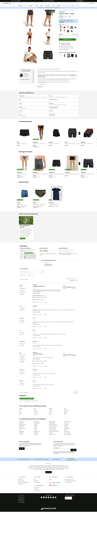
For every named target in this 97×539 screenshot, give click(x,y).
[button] (30, 18)
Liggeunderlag (21, 431)
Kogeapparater (36, 421)
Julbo (65, 408)
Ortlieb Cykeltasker (67, 428)
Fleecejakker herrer (22, 428)
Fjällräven (50, 408)
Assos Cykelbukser (67, 421)
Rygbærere (36, 434)
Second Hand (66, 5)
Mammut (50, 414)
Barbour (35, 414)
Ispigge (35, 424)
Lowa (20, 414)
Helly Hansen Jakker (52, 428)
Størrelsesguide (75, 34)
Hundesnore (66, 427)
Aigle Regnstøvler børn (53, 424)
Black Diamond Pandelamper (54, 431)
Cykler (53, 5)
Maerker (72, 5)
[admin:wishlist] (77, 39)
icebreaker (62, 11)
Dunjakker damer (22, 421)
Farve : (62, 24)
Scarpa (50, 411)
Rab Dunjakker (66, 424)
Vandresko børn (37, 431)
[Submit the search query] (87, 3)
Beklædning (20, 5)
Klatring (41, 5)
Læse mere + (61, 22)
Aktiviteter (59, 5)
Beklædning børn (52, 421)
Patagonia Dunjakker (67, 434)
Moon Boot (36, 411)
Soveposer (21, 434)
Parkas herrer (21, 427)
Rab (19, 411)
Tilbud (78, 5)
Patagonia (20, 408)
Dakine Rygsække (52, 434)
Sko (25, 5)
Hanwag (65, 411)
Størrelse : (61, 34)
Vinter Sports (47, 5)
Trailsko (35, 427)
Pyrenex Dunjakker (52, 427)
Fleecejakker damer (22, 424)
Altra (35, 408)
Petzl (65, 414)
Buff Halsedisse (66, 431)
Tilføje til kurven (67, 39)
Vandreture (31, 5)
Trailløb (36, 5)
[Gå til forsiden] (59, 10)
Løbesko (35, 428)
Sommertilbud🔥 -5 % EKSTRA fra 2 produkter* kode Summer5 (48, 7)
